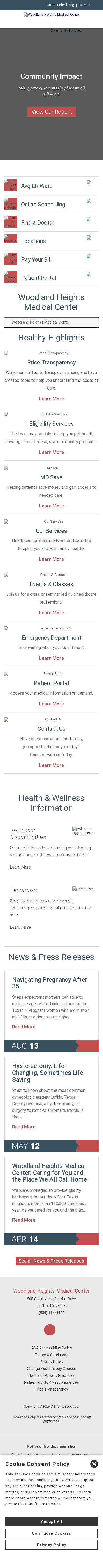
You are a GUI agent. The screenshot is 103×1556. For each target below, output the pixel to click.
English (17, 1455)
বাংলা (60, 1455)
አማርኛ (33, 1455)
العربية (48, 1455)
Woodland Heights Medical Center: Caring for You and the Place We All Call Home (49, 1172)
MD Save (51, 477)
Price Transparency (51, 362)
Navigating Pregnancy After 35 (49, 983)
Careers (84, 5)
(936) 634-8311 (52, 1313)
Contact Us (51, 728)
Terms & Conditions (51, 1355)
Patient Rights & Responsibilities (51, 1382)
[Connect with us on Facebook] (49, 1329)
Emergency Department (51, 637)
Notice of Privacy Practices (52, 1375)
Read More (23, 1027)
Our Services (51, 531)
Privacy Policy (51, 1362)
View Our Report (51, 111)
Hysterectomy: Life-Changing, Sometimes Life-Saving (48, 1072)
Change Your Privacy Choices (51, 1369)
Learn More (51, 398)
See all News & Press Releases (51, 1261)
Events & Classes (51, 584)
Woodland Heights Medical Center (51, 1291)
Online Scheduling (60, 5)
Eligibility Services (51, 423)
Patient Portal (51, 683)
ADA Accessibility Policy (51, 1348)
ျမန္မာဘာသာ (77, 1455)
